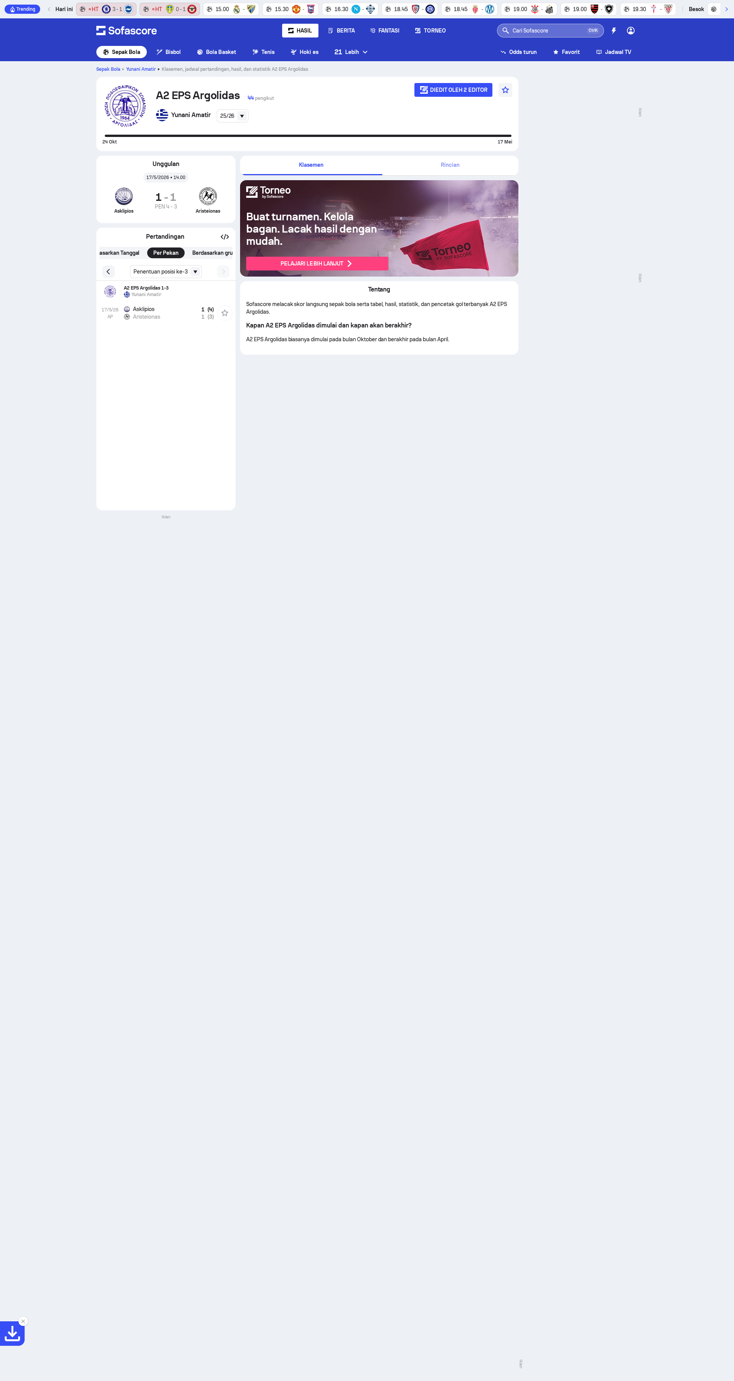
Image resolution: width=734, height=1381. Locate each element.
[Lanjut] (726, 9)
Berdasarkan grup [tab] (214, 253)
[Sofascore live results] (126, 30)
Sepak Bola (126, 52)
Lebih (347, 52)
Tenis (267, 52)
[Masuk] (631, 30)
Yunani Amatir (141, 69)
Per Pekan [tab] (166, 253)
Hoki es (309, 52)
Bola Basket (221, 52)
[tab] (311, 165)
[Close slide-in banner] (23, 1321)
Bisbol (173, 52)
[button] (224, 236)
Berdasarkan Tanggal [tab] (114, 253)
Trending (25, 9)
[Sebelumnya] (49, 9)
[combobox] (233, 115)
